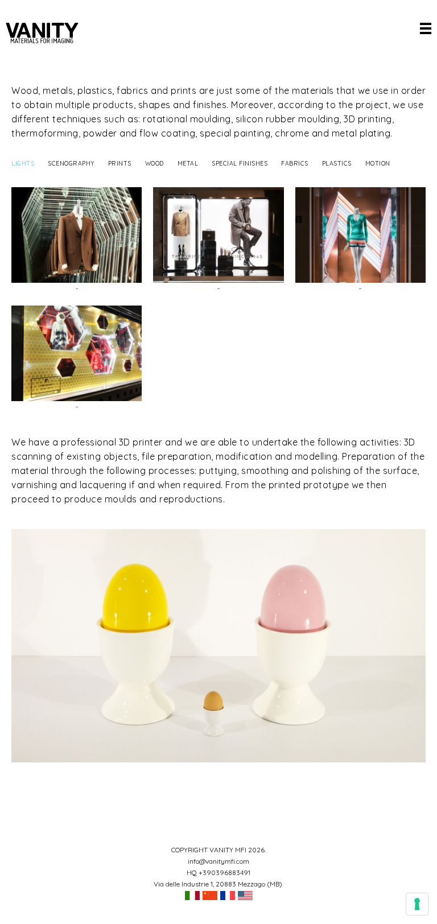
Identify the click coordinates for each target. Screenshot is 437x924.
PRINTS (119, 163)
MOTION (377, 163)
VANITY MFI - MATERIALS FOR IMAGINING (42, 33)
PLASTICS (337, 163)
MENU (425, 28)
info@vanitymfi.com (218, 861)
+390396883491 (224, 872)
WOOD (154, 163)
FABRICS (294, 163)
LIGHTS (22, 163)
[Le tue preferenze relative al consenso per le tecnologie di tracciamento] (417, 904)
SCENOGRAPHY (71, 163)
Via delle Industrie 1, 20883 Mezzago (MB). (218, 884)
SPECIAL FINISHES (239, 163)
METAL (188, 163)
